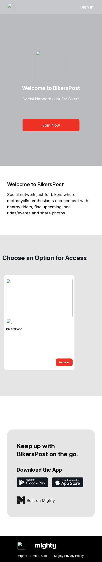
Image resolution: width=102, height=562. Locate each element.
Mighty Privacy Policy (69, 556)
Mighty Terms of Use (32, 556)
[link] (39, 322)
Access (64, 362)
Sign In (87, 7)
